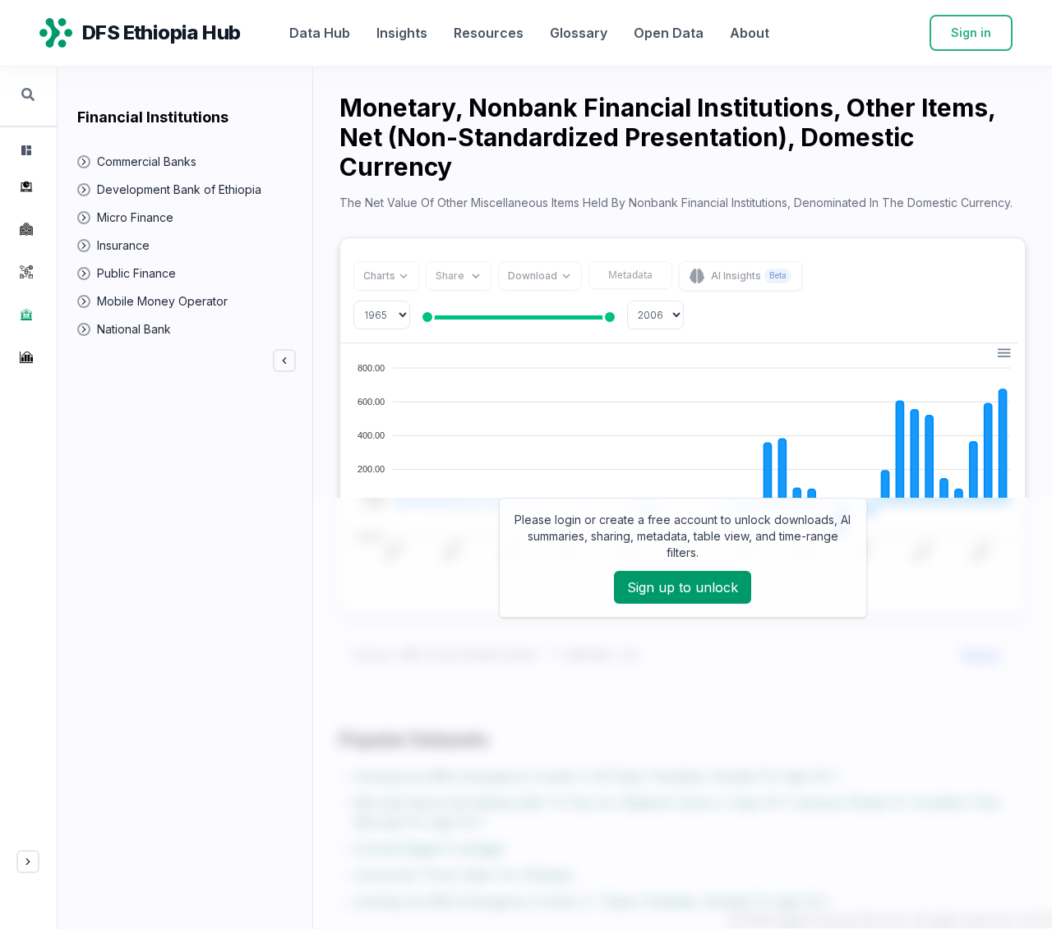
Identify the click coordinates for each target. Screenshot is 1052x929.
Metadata (630, 275)
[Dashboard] (24, 150)
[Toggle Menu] (27, 861)
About (749, 33)
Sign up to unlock (682, 587)
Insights (401, 33)
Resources (489, 33)
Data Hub (319, 33)
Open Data (669, 33)
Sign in (971, 32)
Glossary (578, 33)
